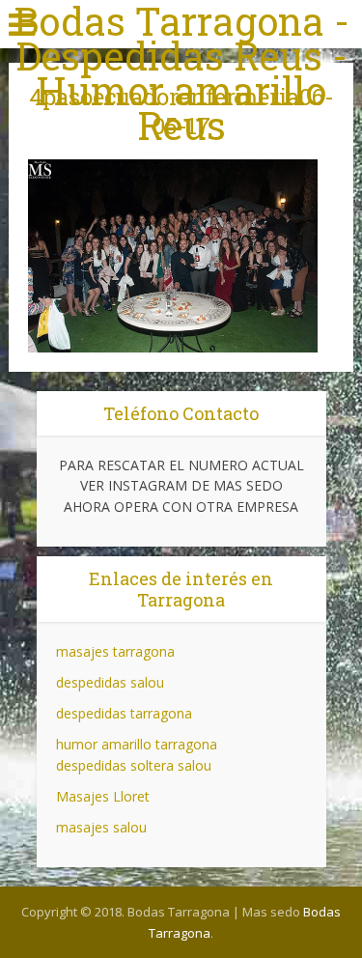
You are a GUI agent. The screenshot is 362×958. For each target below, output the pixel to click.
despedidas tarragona (124, 713)
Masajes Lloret (103, 796)
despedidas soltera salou (133, 765)
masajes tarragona (115, 651)
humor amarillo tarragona (136, 744)
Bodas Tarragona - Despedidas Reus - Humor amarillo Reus (181, 73)
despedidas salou (110, 682)
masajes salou (101, 827)
